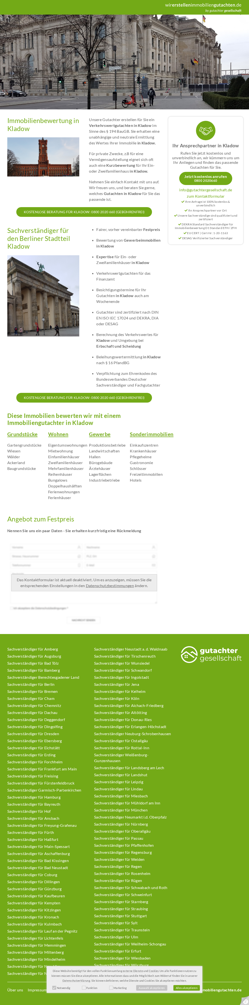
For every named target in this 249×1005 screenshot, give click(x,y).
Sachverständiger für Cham (30, 698)
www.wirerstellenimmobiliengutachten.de (204, 989)
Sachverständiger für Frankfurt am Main (42, 769)
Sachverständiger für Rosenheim (122, 873)
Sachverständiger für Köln (116, 698)
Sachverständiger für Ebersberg (34, 740)
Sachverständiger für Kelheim (119, 691)
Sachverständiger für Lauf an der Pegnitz (42, 931)
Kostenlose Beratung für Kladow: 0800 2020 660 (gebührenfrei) (84, 212)
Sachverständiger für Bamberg (33, 670)
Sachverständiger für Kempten (33, 902)
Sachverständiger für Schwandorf (123, 670)
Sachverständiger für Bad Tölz (33, 663)
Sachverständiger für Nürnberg (121, 824)
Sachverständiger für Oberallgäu (122, 831)
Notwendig (64, 987)
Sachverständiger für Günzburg (34, 888)
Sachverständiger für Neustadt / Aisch (40, 973)
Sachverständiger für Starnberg (121, 901)
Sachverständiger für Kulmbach (34, 924)
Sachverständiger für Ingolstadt (121, 677)
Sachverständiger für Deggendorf (36, 719)
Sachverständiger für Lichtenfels (35, 938)
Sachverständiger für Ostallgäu (121, 740)
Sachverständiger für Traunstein (122, 929)
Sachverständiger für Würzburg (121, 965)
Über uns (15, 989)
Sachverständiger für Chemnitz (34, 705)
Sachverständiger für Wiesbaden (122, 958)
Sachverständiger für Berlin (31, 684)
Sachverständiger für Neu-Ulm (33, 966)
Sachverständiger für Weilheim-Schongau (130, 944)
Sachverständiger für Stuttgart (120, 915)
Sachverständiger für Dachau (32, 712)
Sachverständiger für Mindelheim (36, 959)
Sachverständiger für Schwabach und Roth (130, 887)
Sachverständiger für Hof (29, 811)
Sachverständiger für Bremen (32, 691)
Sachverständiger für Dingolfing (34, 726)
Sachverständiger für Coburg (32, 874)
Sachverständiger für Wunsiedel (122, 663)
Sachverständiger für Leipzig (118, 781)
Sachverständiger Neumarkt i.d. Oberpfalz (130, 817)
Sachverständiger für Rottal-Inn (121, 747)
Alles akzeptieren (186, 987)
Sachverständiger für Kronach (33, 917)
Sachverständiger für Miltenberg (35, 952)
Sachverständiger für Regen (118, 866)
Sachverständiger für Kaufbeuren (36, 895)
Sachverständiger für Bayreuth (33, 804)
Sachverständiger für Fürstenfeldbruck (40, 783)
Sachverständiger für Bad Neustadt (37, 867)
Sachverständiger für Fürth (30, 832)
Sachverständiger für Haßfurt (32, 839)
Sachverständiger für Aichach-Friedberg (128, 705)
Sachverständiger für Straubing (121, 908)
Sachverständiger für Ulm (116, 936)
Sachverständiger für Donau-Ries (123, 719)
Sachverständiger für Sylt (116, 922)
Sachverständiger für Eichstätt (33, 747)
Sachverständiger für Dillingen (33, 881)
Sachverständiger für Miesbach (121, 795)
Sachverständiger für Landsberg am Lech (129, 767)
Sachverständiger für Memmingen (36, 945)
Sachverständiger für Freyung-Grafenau (42, 825)
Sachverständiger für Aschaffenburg (38, 853)
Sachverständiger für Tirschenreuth (125, 656)
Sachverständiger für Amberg (32, 649)
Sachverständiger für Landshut (120, 774)
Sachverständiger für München (121, 810)
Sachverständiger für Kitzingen (34, 910)
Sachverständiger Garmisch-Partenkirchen (44, 790)
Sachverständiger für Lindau (118, 788)
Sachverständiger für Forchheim (35, 761)
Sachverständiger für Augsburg (34, 656)
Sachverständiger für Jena (116, 684)
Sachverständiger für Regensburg (123, 852)
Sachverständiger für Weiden (119, 859)
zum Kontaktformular (205, 196)
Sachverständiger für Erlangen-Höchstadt (130, 726)
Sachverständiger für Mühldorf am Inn (127, 803)
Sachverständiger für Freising (32, 776)
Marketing (120, 987)
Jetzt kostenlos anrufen (205, 178)
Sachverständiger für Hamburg (34, 797)
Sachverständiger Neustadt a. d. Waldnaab (131, 649)
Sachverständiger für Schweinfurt (123, 894)
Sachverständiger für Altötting (120, 712)
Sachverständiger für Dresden (33, 733)
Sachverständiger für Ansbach (33, 818)
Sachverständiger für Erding (31, 754)
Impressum (37, 989)
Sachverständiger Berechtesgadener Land (43, 677)
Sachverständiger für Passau (118, 838)
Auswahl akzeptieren (152, 987)
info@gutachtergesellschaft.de (205, 189)
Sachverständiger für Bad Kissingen (38, 860)
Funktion (92, 987)
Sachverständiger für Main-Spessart (38, 846)
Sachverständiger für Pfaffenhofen (124, 845)
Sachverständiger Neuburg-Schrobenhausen (132, 733)
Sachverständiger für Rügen (118, 880)
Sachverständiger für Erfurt (118, 951)
